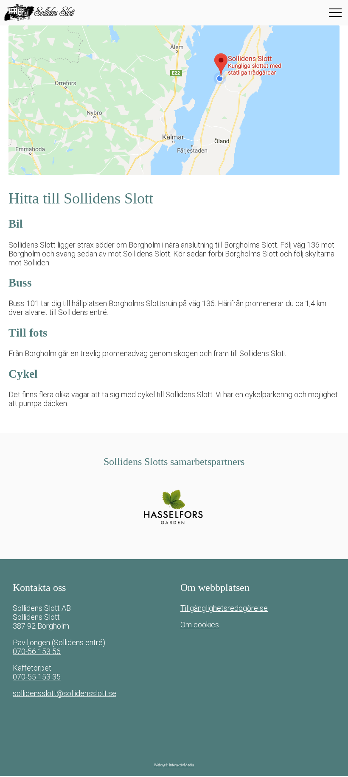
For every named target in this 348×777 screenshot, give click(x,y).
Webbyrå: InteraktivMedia (174, 765)
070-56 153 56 (37, 651)
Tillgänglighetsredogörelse (224, 608)
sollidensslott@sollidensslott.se (64, 693)
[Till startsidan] (57, 12)
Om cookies (199, 624)
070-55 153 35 (37, 676)
